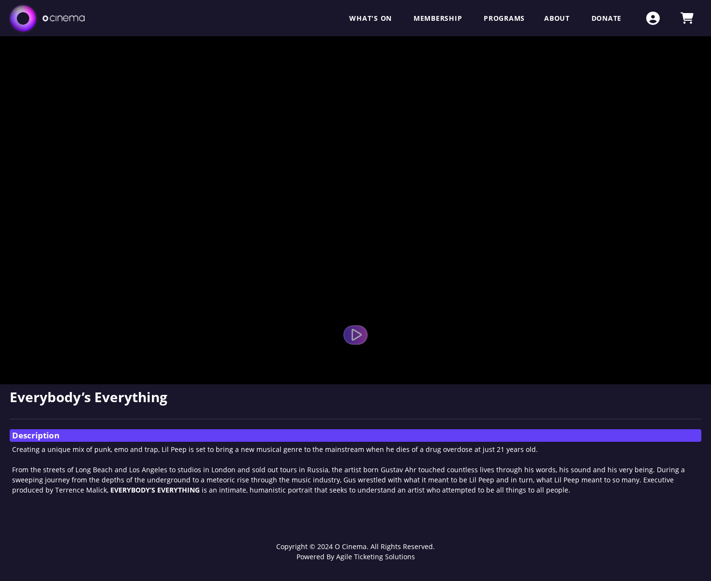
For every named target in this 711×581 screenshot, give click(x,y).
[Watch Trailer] (355, 335)
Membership (439, 18)
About (558, 18)
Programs (504, 18)
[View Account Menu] (653, 18)
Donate (607, 18)
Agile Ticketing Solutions (375, 556)
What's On (371, 18)
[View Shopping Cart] (687, 18)
